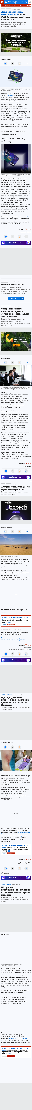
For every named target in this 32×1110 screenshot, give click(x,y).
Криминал (6, 873)
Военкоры (28, 5)
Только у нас (21, 5)
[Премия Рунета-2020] (15, 1)
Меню (2, 2)
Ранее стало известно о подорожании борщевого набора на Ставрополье (14, 639)
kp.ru (29, 229)
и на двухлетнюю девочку (13, 836)
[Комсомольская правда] (9, 2)
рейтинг (10, 95)
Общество (9, 9)
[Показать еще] (26, 63)
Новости (14, 5)
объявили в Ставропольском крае (14, 1039)
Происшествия (9, 694)
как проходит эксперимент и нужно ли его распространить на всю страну (15, 619)
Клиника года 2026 (5, 5)
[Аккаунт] (30, 2)
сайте (27, 217)
